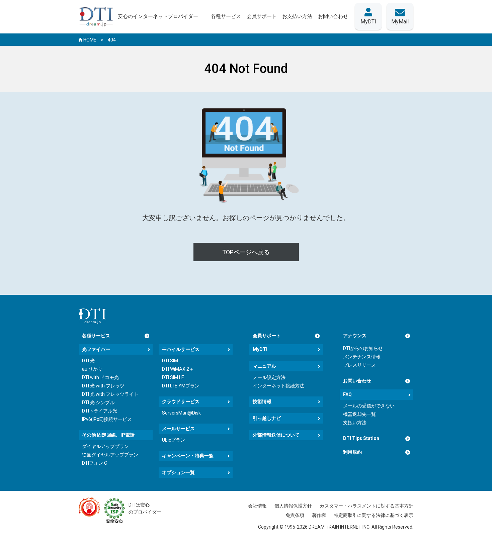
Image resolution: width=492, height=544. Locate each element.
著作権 (319, 515)
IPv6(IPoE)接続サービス (107, 419)
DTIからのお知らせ (363, 348)
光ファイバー (96, 349)
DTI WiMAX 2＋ (178, 369)
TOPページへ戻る (246, 252)
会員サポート (267, 335)
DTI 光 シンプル (98, 402)
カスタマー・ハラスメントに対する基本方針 (366, 506)
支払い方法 (354, 422)
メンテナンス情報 (362, 356)
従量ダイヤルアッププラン (110, 454)
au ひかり (92, 369)
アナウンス (354, 335)
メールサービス (178, 428)
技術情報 (262, 401)
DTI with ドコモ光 (100, 377)
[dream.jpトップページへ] (92, 316)
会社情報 (257, 506)
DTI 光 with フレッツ (103, 385)
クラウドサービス (180, 401)
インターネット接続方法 (278, 385)
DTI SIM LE (173, 377)
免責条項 (294, 515)
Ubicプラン (173, 440)
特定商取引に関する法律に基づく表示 (373, 515)
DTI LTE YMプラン (180, 385)
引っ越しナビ (267, 418)
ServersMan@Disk (181, 413)
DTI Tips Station (361, 438)
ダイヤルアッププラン (105, 446)
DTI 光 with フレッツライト (110, 394)
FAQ (347, 394)
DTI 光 (88, 360)
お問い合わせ (357, 380)
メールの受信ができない (369, 406)
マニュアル (264, 366)
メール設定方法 (269, 377)
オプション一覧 (178, 472)
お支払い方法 (297, 16)
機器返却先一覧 (359, 414)
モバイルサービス (180, 349)
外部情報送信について (276, 435)
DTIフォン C (94, 463)
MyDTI (260, 349)
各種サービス (96, 335)
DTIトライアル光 (99, 411)
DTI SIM (170, 360)
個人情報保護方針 (293, 506)
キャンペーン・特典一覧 (188, 455)
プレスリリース (359, 365)
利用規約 (352, 452)
